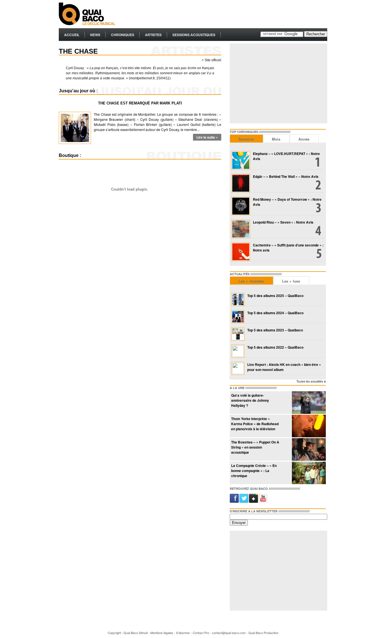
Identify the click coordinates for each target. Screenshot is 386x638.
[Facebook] (234, 498)
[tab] (246, 138)
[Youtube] (261, 498)
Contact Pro (201, 632)
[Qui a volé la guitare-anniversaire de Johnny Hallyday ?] (309, 412)
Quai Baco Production (263, 632)
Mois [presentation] (276, 139)
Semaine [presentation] (246, 139)
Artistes (153, 34)
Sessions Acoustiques (193, 34)
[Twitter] (243, 498)
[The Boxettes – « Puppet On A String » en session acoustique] (309, 459)
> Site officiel (211, 60)
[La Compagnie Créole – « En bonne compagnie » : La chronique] (309, 482)
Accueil (71, 34)
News (95, 34)
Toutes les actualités (309, 381)
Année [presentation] (303, 139)
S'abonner (183, 632)
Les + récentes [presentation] (251, 281)
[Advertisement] (224, 14)
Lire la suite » (207, 137)
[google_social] (252, 498)
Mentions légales (161, 632)
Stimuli (143, 632)
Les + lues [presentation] (291, 281)
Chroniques (122, 34)
